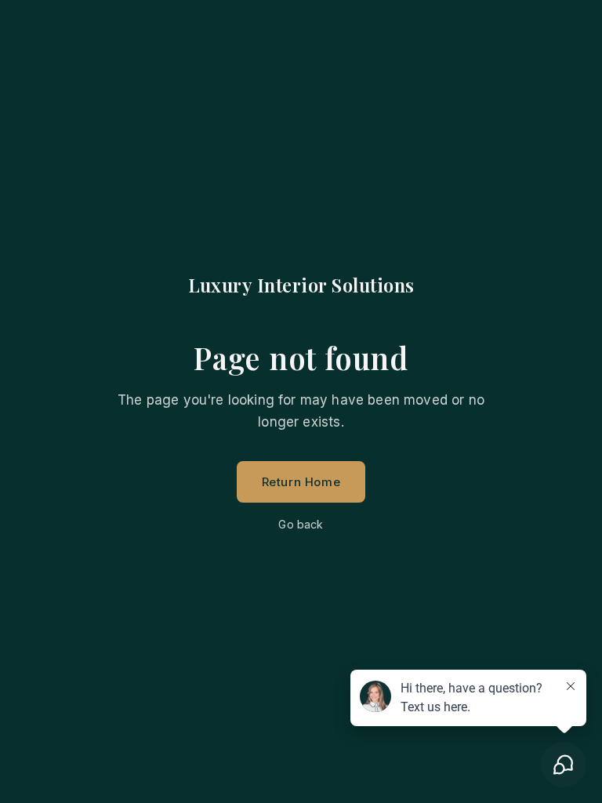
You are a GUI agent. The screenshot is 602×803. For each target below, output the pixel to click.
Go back (300, 524)
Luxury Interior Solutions (301, 284)
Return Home (301, 481)
